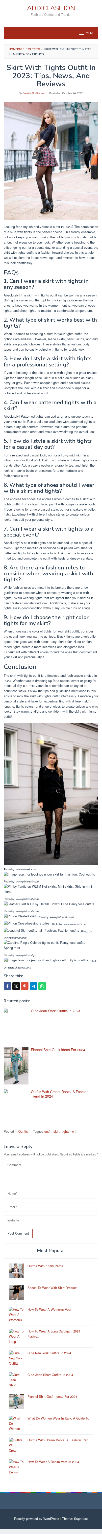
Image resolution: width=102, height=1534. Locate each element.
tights (66, 1131)
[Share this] (7, 986)
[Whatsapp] (42, 986)
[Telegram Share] (33, 986)
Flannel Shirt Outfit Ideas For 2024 (58, 1049)
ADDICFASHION (51, 8)
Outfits (23, 1131)
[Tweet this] (16, 986)
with (74, 1131)
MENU (90, 33)
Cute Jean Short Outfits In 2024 (55, 1010)
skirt (56, 1131)
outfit (47, 1131)
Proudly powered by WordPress (36, 1518)
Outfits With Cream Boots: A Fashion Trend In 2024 (59, 1094)
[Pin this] (24, 986)
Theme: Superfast (75, 1518)
